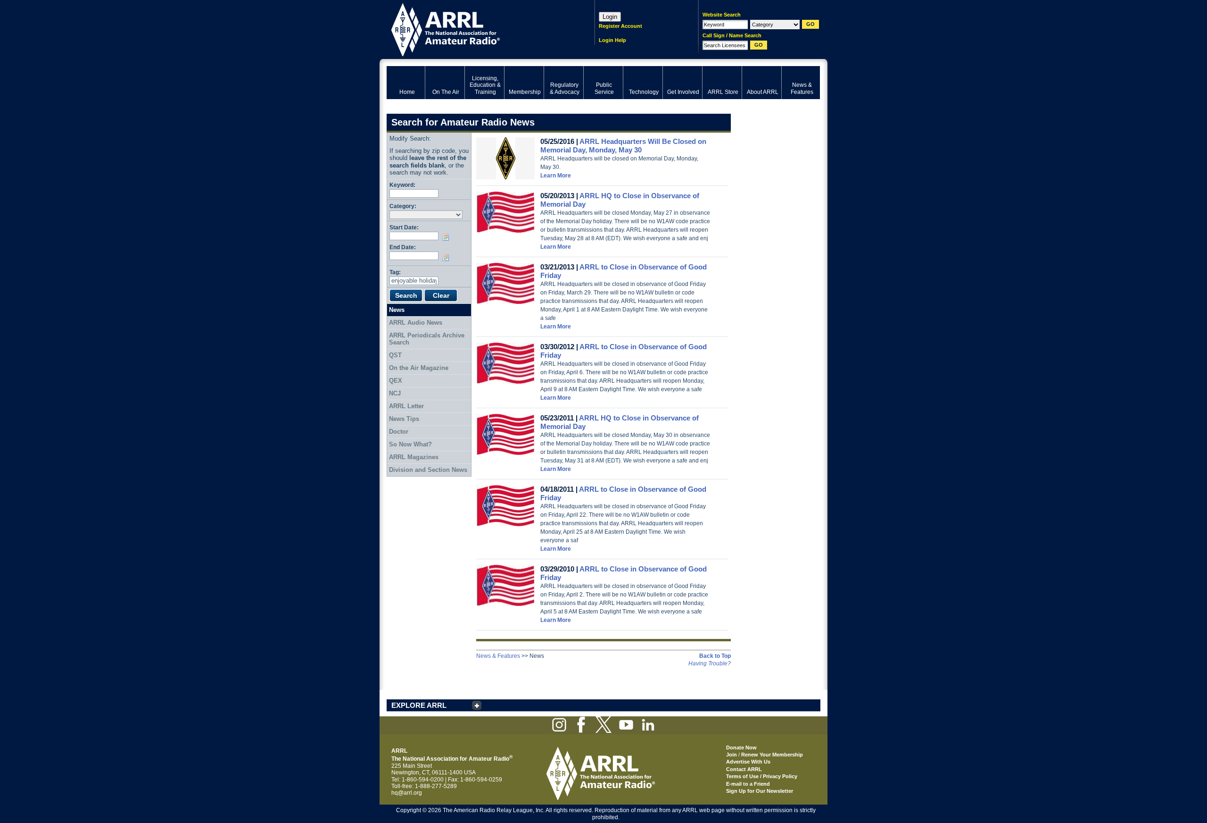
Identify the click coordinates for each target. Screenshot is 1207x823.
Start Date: (404, 227)
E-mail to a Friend (748, 784)
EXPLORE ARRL (418, 705)
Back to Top (715, 656)
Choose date (447, 237)
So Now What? (410, 444)
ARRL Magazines (413, 457)
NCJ (395, 393)
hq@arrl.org (406, 792)
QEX (395, 380)
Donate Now (741, 747)
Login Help (612, 40)
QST (395, 355)
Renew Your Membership (772, 754)
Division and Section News (428, 469)
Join (731, 754)
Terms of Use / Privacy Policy (761, 776)
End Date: (402, 247)
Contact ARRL (744, 769)
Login (610, 16)
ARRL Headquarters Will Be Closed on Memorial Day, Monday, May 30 (623, 145)
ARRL (478, 28)
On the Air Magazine (418, 367)
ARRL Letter (406, 406)
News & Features (498, 656)
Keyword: (402, 185)
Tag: (395, 272)
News (397, 309)
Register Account (620, 26)
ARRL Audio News (415, 322)
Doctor (398, 431)
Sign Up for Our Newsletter (759, 791)
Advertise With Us (748, 761)
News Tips (404, 418)
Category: (402, 206)
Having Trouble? (709, 663)
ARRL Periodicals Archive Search (426, 339)
